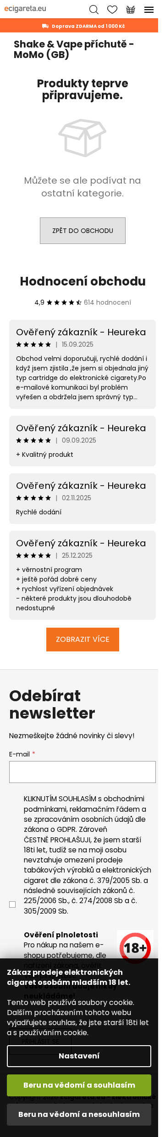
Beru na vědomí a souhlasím (79, 1085)
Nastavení (79, 1056)
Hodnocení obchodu (83, 281)
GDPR (66, 829)
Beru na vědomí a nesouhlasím (79, 1114)
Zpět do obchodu (82, 230)
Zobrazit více (83, 639)
